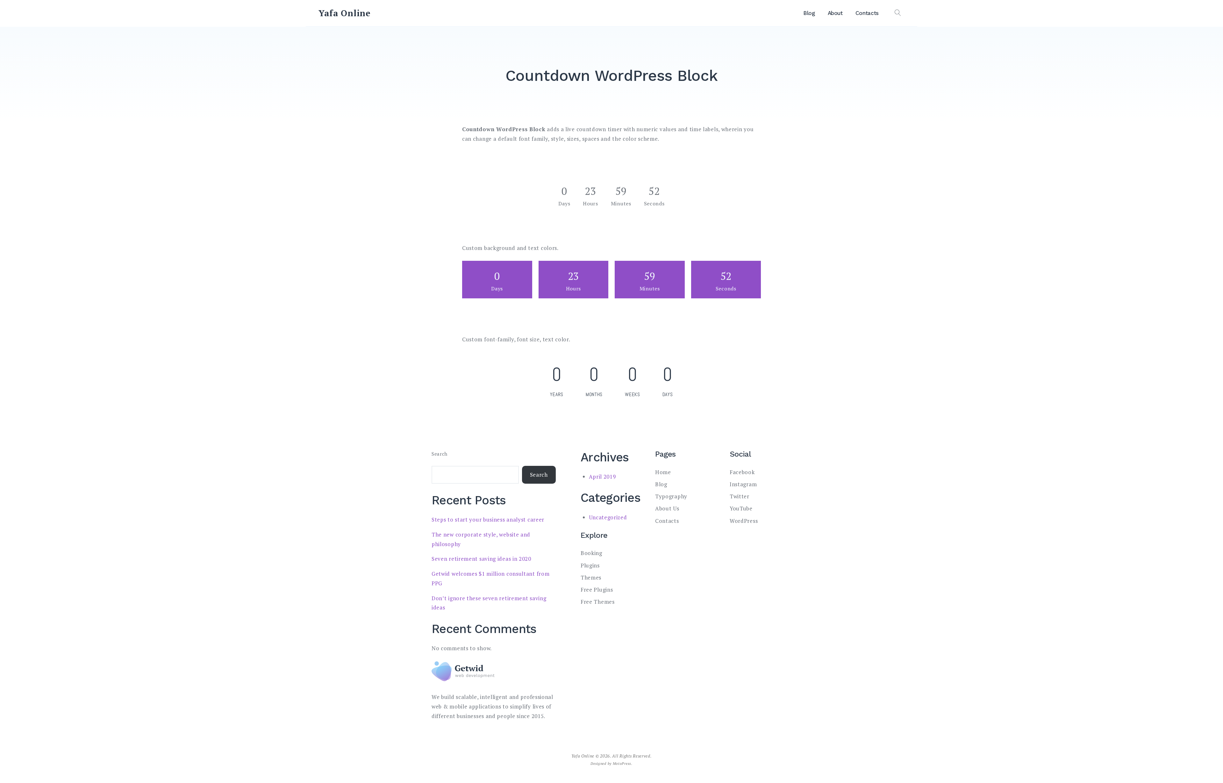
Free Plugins (597, 589)
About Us (667, 508)
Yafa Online (344, 13)
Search (439, 454)
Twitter (739, 496)
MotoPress (622, 763)
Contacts (867, 13)
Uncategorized (608, 517)
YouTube (741, 508)
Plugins (590, 565)
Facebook (742, 472)
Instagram (743, 484)
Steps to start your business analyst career (488, 519)
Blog (809, 13)
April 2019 (602, 476)
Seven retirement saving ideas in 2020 (481, 558)
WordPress (744, 520)
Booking (591, 553)
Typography (671, 496)
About (835, 13)
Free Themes (598, 601)
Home (663, 472)
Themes (591, 577)
